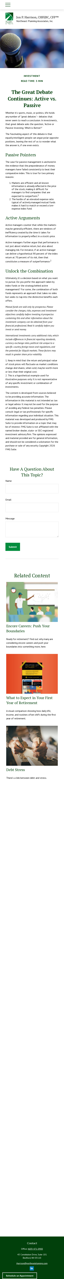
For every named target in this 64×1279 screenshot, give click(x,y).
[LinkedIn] (32, 1268)
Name (8, 480)
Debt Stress (15, 769)
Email (8, 499)
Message (10, 518)
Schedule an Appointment (19, 1275)
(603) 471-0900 (35, 1248)
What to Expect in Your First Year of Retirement (29, 700)
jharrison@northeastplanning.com (32, 1263)
